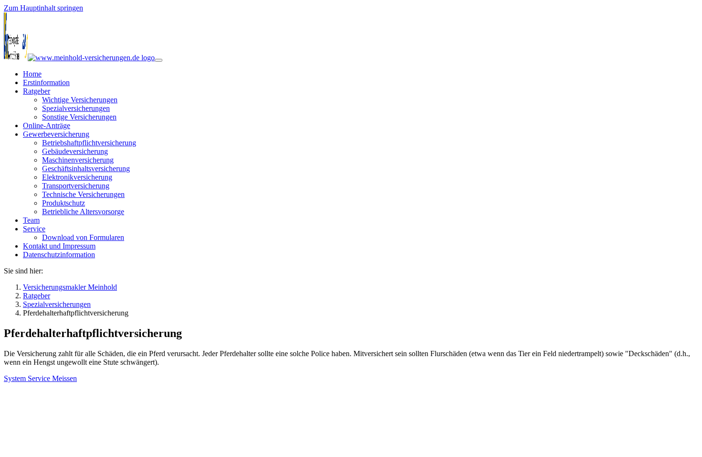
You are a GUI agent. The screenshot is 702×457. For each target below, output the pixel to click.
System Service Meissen (40, 378)
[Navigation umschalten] (158, 60)
